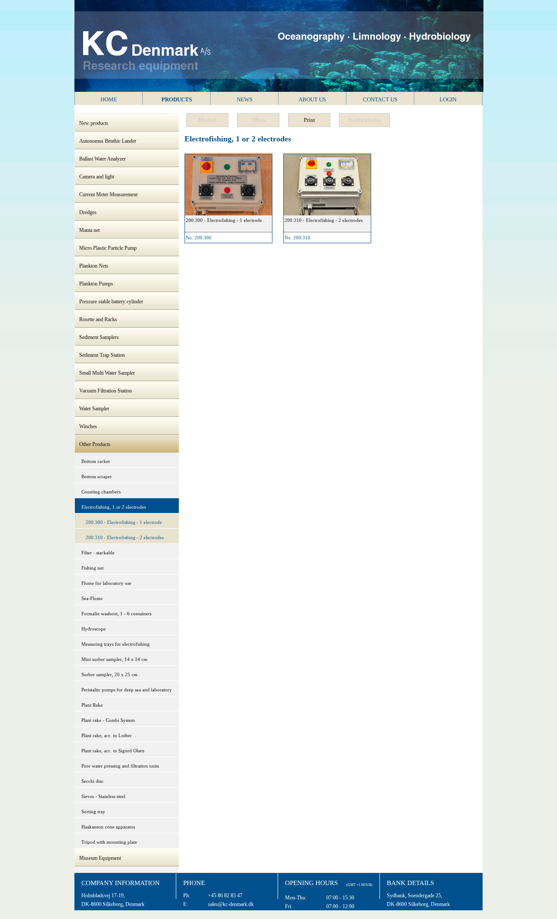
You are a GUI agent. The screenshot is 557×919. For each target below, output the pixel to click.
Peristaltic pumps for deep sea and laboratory (126, 689)
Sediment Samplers (99, 337)
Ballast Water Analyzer (102, 159)
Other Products (95, 444)
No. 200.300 (198, 237)
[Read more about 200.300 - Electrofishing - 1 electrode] (228, 184)
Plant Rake (92, 705)
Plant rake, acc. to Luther (106, 735)
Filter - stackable (97, 552)
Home (109, 99)
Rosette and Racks (98, 319)
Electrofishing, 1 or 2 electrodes (113, 507)
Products (176, 99)
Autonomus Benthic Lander (107, 141)
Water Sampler (94, 409)
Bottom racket (95, 461)
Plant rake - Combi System (108, 720)
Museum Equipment (100, 858)
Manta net (89, 230)
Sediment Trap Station (102, 355)
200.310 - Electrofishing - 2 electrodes (125, 537)
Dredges (88, 212)
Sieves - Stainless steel (103, 796)
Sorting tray (93, 811)
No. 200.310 (297, 237)
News (244, 99)
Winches (88, 426)
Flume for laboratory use (106, 583)
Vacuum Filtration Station (105, 391)
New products (93, 123)
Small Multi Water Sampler (107, 373)
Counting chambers (101, 491)
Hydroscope (93, 628)
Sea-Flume (92, 598)
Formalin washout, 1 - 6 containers (116, 613)
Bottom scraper (96, 476)
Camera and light (96, 177)
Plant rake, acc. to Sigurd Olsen (112, 750)
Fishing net (92, 567)
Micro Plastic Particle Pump (108, 248)
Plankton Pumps (96, 284)
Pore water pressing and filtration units (120, 765)
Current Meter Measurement (108, 194)
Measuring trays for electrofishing (115, 644)
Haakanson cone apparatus (108, 826)
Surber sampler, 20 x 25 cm (109, 674)
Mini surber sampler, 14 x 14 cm (114, 659)
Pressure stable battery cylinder (111, 302)
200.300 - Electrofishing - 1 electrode (124, 522)
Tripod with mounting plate (109, 842)
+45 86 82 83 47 (225, 895)
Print (309, 120)
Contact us (380, 99)
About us (312, 99)
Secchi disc (92, 781)
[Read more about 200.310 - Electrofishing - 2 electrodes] (327, 184)
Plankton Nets (93, 266)
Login (448, 99)
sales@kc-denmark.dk (231, 904)
